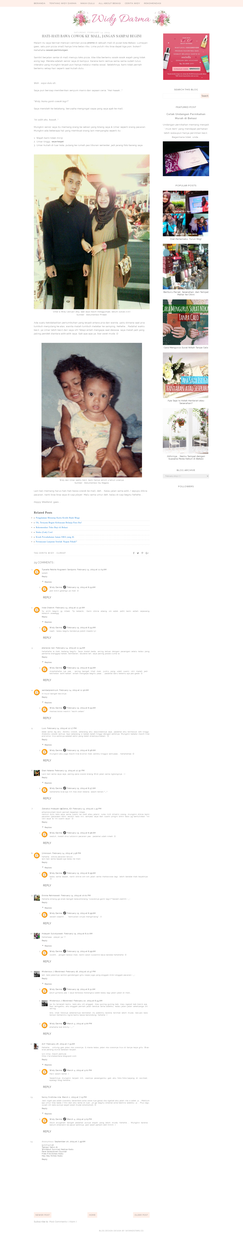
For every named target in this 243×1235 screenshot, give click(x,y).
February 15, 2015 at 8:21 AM (78, 934)
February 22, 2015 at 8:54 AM (88, 1001)
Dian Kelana (48, 771)
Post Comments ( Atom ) (63, 1221)
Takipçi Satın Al (50, 1147)
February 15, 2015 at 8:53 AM (81, 587)
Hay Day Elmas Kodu (52, 1156)
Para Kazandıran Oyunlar (54, 1151)
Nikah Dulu (88, 3)
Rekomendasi (152, 3)
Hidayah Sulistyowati (52, 934)
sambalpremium (50, 690)
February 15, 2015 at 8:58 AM (81, 833)
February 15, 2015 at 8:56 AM (81, 750)
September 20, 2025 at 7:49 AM (70, 1142)
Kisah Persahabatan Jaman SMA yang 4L (55, 537)
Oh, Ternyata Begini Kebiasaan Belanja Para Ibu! (59, 522)
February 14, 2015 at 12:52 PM (70, 771)
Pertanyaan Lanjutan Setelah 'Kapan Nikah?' (56, 542)
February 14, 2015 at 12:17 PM (62, 728)
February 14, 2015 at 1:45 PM (87, 809)
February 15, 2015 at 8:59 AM (81, 873)
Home (92, 1215)
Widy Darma (56, 587)
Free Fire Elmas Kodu (52, 1154)
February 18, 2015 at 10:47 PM (81, 972)
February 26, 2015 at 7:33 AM (60, 1044)
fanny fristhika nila (51, 1097)
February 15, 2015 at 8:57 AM (81, 788)
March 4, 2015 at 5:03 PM (79, 1119)
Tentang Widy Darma (63, 3)
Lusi (44, 728)
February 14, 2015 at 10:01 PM (76, 895)
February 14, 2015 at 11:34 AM (70, 648)
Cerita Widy (132, 3)
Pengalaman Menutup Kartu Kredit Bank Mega (58, 518)
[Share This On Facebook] (134, 553)
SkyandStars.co (134, 1231)
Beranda (39, 3)
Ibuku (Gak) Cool (44, 532)
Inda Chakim (48, 608)
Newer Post (43, 1215)
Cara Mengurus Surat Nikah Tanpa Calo (186, 347)
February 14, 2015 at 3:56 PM (66, 853)
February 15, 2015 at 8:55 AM (81, 668)
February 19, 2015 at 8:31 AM (81, 989)
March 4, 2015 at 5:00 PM (79, 1024)
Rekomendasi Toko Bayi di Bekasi (52, 527)
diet (128, 312)
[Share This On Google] (147, 553)
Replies (48, 582)
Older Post (141, 1215)
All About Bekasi (110, 3)
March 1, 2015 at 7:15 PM (74, 1097)
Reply (44, 576)
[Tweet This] (138, 553)
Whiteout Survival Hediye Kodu (58, 1149)
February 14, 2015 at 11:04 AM (92, 570)
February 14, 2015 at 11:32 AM (70, 608)
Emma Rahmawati (51, 895)
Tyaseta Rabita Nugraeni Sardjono (59, 570)
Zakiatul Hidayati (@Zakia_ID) (57, 809)
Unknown (46, 853)
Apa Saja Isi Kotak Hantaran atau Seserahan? (186, 401)
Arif (43, 1044)
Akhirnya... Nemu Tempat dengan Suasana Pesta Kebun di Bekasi (186, 457)
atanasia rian (48, 648)
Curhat (61, 553)
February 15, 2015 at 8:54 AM (81, 628)
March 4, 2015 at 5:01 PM (79, 1070)
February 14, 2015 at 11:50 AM (74, 690)
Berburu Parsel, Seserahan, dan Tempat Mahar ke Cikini (186, 293)
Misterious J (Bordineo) (53, 972)
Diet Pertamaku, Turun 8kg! (186, 239)
